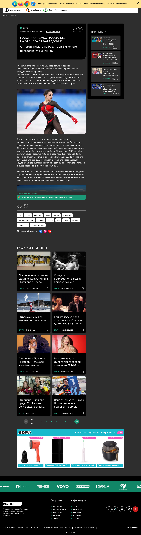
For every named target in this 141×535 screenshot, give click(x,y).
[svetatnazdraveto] (121, 486)
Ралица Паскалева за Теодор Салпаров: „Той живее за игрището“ (110, 72)
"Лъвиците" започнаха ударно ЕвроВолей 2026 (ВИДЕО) (110, 41)
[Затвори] (138, 2)
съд (20, 215)
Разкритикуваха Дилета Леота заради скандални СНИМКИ (67, 362)
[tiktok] (115, 509)
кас (58, 220)
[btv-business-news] (101, 486)
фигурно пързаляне (26, 220)
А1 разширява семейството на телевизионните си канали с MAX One (110, 56)
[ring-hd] (41, 486)
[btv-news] (81, 486)
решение (37, 215)
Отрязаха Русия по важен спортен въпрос (33, 318)
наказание (67, 215)
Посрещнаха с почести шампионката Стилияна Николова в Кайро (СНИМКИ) (34, 279)
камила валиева (38, 225)
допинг (56, 215)
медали (40, 220)
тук (120, 433)
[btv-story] (21, 486)
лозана (50, 220)
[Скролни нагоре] (135, 509)
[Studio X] (135, 528)
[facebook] (109, 509)
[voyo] (61, 486)
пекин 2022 (23, 225)
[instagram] (129, 509)
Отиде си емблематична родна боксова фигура (67, 279)
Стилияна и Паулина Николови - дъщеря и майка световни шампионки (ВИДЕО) (32, 362)
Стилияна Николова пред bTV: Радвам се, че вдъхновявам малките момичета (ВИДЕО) (31, 403)
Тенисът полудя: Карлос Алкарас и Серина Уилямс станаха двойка (109, 88)
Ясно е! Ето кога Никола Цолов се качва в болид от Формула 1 (69, 403)
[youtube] (122, 509)
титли (66, 220)
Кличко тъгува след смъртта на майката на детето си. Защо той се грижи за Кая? (68, 320)
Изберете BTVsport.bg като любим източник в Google (47, 197)
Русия (28, 215)
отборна (75, 220)
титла (47, 215)
